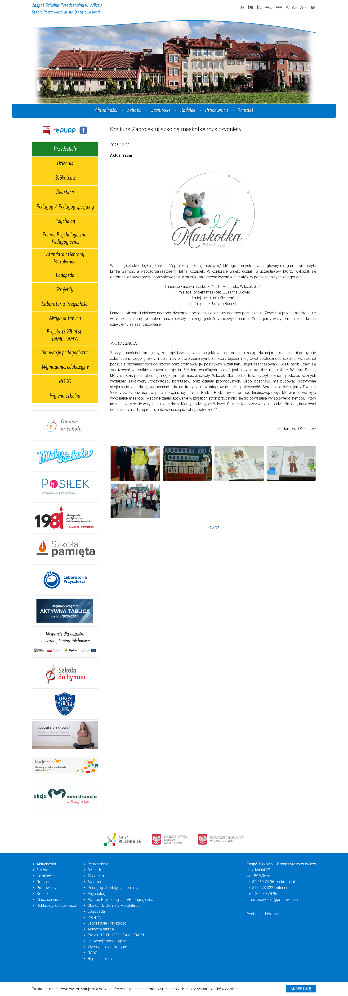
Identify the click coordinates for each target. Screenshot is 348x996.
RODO (65, 382)
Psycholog (65, 222)
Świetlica (65, 193)
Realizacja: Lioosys (262, 914)
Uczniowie (160, 111)
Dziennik (65, 164)
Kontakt (245, 111)
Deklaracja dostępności (56, 905)
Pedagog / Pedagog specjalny (65, 207)
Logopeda (65, 276)
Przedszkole (65, 150)
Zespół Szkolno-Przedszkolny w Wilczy (67, 9)
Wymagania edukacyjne (65, 368)
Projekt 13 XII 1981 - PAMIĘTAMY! (65, 336)
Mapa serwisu (48, 899)
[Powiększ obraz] (135, 463)
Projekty (65, 290)
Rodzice (187, 111)
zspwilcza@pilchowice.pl (278, 899)
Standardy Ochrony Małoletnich (65, 258)
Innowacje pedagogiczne (65, 353)
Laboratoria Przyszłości (65, 305)
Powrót (213, 527)
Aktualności (106, 111)
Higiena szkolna (65, 396)
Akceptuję (301, 989)
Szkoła (134, 111)
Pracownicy (216, 111)
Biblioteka (65, 178)
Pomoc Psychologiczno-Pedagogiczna (65, 239)
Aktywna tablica (65, 319)
